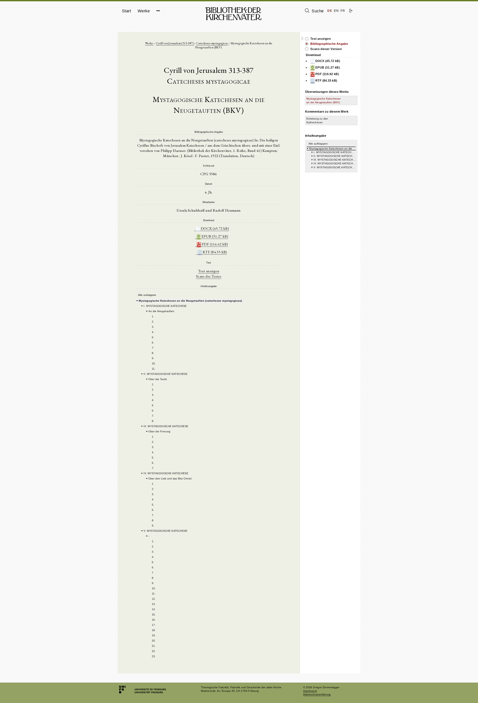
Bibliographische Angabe (329, 43)
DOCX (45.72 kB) (215, 228)
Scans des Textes (208, 276)
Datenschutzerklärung (317, 694)
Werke (144, 11)
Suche (317, 11)
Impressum (310, 691)
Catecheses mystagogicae (212, 43)
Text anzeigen (208, 271)
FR (343, 10)
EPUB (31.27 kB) (214, 236)
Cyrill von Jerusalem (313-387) (175, 43)
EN (336, 10)
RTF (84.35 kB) (215, 252)
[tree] (208, 478)
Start (126, 11)
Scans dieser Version (326, 49)
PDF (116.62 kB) (215, 244)
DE (329, 10)
